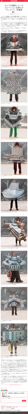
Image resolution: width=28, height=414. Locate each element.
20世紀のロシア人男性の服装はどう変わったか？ (9, 407)
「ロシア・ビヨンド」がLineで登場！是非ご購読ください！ (12, 384)
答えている (24, 371)
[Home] (1, 1)
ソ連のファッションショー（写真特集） (8, 408)
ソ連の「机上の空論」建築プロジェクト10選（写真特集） (11, 410)
